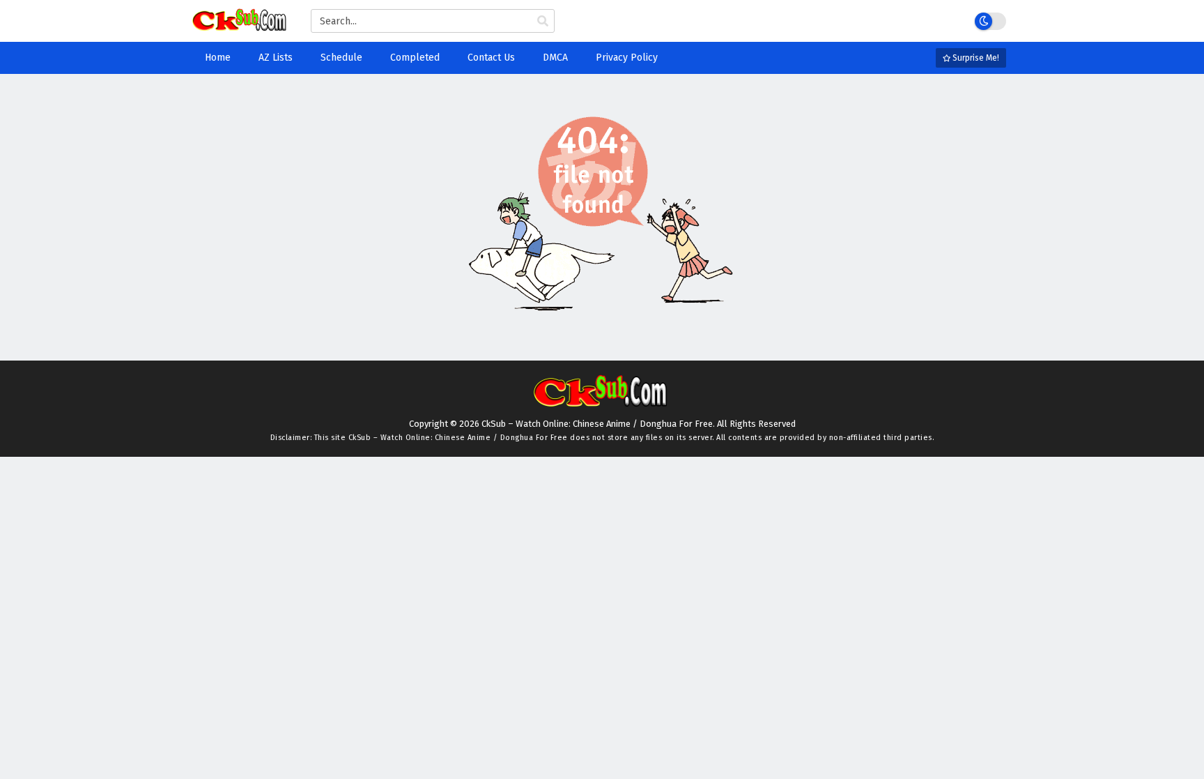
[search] (542, 21)
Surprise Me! (974, 58)
